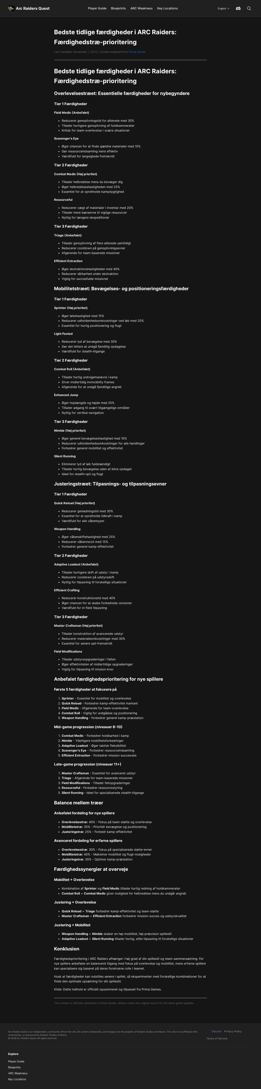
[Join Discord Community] (238, 8)
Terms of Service (216, 1038)
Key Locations (167, 8)
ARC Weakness (141, 8)
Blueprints (118, 8)
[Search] (249, 8)
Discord (216, 1031)
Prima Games (137, 51)
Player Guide (97, 8)
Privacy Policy (233, 1031)
